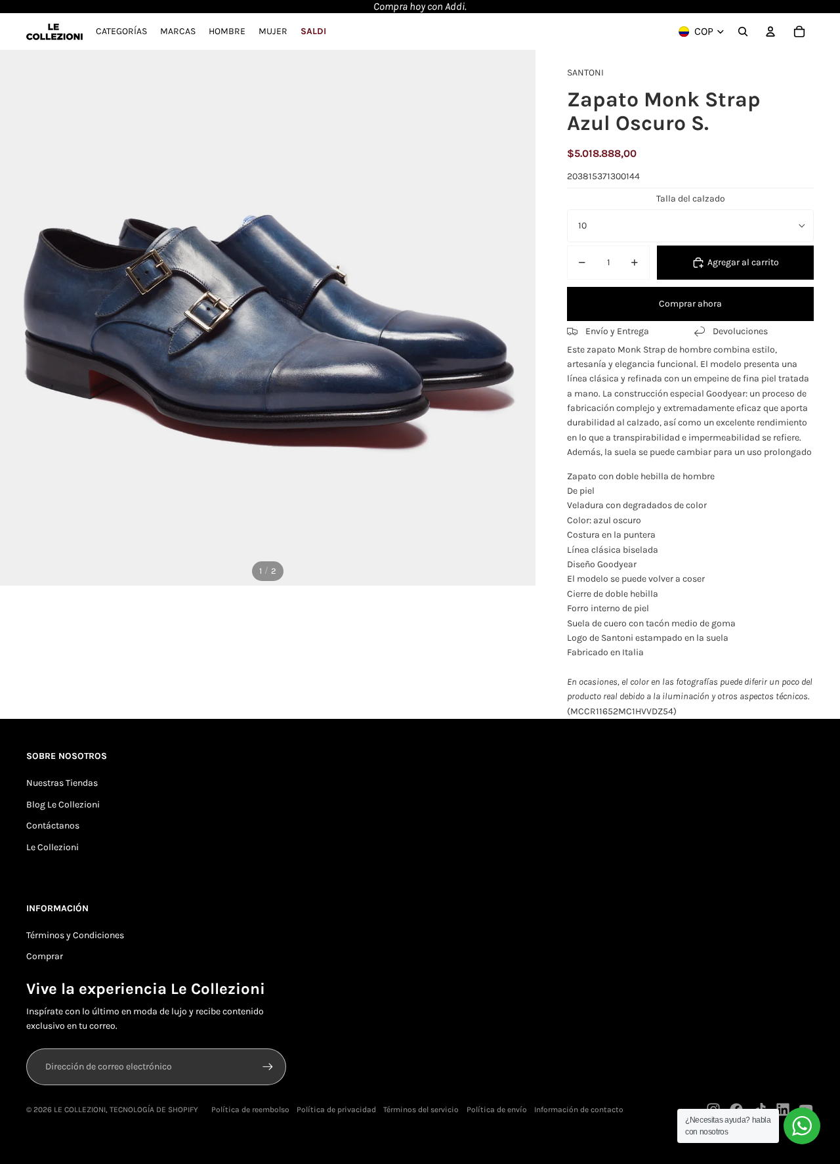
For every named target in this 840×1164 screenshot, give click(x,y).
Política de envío (497, 1109)
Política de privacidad (336, 1109)
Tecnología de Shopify (154, 1109)
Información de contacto (578, 1109)
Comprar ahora (690, 303)
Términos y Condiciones (75, 935)
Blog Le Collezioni (63, 804)
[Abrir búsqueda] (742, 31)
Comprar (44, 956)
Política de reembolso (250, 1109)
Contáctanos (52, 825)
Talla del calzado (690, 198)
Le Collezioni (52, 847)
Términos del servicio (421, 1109)
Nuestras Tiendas (62, 782)
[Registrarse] (267, 1066)
